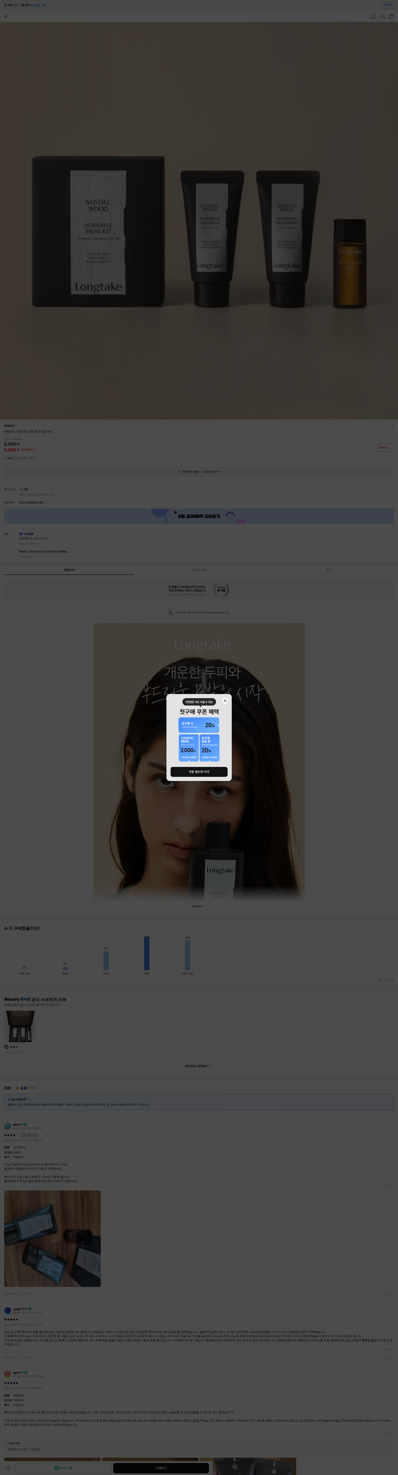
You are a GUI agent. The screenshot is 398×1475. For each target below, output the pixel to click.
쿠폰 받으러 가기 (199, 772)
